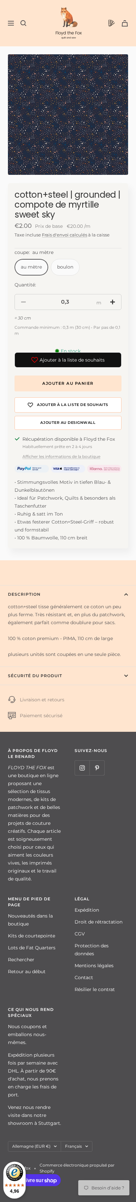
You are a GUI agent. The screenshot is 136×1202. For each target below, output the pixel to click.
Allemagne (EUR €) (31, 1146)
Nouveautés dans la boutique (30, 920)
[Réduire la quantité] (23, 302)
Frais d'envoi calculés (64, 234)
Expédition (87, 910)
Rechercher (21, 960)
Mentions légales (94, 966)
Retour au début (27, 972)
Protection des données (92, 950)
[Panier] (124, 23)
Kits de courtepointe (31, 936)
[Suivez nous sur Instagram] (82, 767)
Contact (84, 977)
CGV (80, 934)
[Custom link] (111, 23)
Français (73, 1146)
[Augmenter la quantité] (112, 302)
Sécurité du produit (35, 675)
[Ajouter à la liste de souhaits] (68, 405)
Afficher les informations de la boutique (61, 456)
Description (24, 594)
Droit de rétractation (98, 922)
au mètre (31, 267)
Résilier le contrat (95, 989)
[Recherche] (23, 23)
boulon (65, 267)
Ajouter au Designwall (67, 423)
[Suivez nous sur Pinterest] (96, 767)
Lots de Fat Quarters (31, 948)
